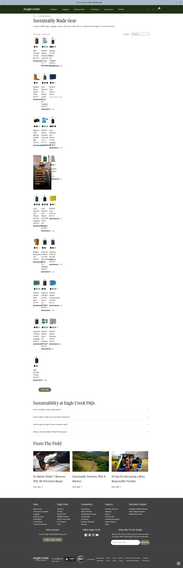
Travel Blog (85, 509)
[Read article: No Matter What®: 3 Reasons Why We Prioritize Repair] (51, 461)
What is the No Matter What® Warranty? (50, 432)
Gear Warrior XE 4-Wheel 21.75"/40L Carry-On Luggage (44, 217)
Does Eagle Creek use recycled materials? (51, 417)
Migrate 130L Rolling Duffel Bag (36, 135)
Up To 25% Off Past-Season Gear (89, 2)
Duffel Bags (37, 519)
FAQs (107, 524)
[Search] (149, 9)
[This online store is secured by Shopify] (70, 561)
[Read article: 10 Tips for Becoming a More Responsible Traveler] (130, 461)
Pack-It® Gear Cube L (52, 89)
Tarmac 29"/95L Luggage (44, 171)
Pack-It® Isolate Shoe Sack (36, 296)
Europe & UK (61, 514)
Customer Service (111, 509)
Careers (60, 511)
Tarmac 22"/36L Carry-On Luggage (52, 56)
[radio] (34, 47)
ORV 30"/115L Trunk (36, 372)
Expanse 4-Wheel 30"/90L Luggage (52, 255)
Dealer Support (110, 522)
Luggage (36, 514)
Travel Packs (37, 522)
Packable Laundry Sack (52, 171)
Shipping (108, 511)
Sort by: (126, 34)
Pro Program (61, 522)
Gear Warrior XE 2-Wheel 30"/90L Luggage (36, 215)
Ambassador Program (88, 514)
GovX (59, 524)
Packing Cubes (38, 517)
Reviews (84, 524)
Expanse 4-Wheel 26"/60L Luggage (36, 335)
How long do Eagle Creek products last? (50, 424)
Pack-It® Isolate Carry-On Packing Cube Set (44, 337)
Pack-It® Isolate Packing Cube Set (44, 134)
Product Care (109, 517)
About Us (60, 509)
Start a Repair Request (137, 511)
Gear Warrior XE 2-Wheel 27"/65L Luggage (52, 136)
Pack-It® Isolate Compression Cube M (52, 296)
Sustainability (85, 517)
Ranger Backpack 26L (36, 254)
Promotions (90, 559)
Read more (37, 487)
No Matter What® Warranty (138, 509)
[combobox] (134, 9)
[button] (158, 9)
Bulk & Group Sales (64, 519)
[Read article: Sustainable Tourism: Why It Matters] (90, 461)
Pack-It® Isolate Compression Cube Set (44, 54)
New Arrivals (37, 509)
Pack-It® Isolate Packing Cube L (52, 335)
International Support (112, 519)
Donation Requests (87, 522)
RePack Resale (86, 511)
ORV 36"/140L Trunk (36, 53)
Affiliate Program (63, 517)
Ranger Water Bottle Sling (36, 90)
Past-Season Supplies (41, 511)
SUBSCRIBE (145, 542)
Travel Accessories (40, 524)
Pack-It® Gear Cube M (52, 211)
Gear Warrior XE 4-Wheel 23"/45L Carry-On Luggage (44, 95)
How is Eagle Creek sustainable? (47, 410)
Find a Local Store (52, 540)
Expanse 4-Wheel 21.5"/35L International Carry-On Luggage (44, 259)
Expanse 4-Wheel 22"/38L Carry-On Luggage (44, 299)
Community (85, 519)
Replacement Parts (135, 514)
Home (34, 16)
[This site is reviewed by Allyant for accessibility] (81, 562)
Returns (107, 514)
